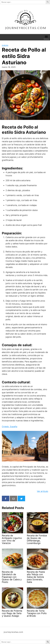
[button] (48, 2)
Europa (5, 45)
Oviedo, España (9, 426)
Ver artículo (42, 491)
